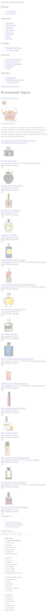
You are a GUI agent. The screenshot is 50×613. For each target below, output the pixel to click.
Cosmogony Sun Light (9, 309)
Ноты (8, 36)
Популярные (11, 25)
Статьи (9, 68)
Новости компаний (14, 64)
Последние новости (14, 59)
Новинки (9, 23)
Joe (2, 334)
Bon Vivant (5, 210)
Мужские (10, 30)
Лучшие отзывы (12, 50)
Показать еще (6, 516)
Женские (9, 27)
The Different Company (19, 383)
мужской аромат (8, 141)
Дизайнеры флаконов (15, 80)
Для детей (10, 34)
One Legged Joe (7, 507)
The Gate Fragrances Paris (19, 458)
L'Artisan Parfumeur (18, 482)
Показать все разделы (10, 86)
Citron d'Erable (7, 260)
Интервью (10, 66)
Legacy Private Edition (10, 359)
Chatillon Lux (15, 210)
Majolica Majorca (18, 408)
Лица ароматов (12, 82)
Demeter (14, 433)
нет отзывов (6, 163)
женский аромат (22, 141)
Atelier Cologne (19, 260)
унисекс (32, 141)
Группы (9, 38)
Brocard (22, 309)
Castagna (4, 235)
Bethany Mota (17, 186)
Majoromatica (6, 408)
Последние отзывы (14, 48)
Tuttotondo (12, 235)
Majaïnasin (5, 383)
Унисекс (9, 32)
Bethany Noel (6, 186)
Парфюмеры (11, 78)
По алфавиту (6, 143)
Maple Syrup (6, 433)
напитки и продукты (9, 98)
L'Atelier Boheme (28, 285)
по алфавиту (11, 11)
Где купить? (35, 163)
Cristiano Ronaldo (26, 359)
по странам (10, 14)
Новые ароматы (12, 62)
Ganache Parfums (11, 334)
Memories (5, 458)
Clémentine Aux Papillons (11, 285)
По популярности (19, 143)
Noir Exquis (5, 482)
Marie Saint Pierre (10, 161)
